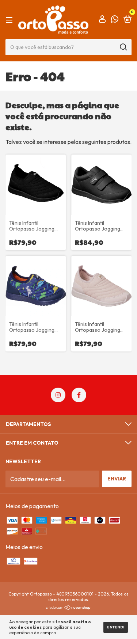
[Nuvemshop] (68, 607)
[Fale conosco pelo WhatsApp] (115, 20)
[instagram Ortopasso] (58, 395)
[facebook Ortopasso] (79, 395)
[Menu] (10, 20)
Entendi (115, 627)
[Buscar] (123, 47)
